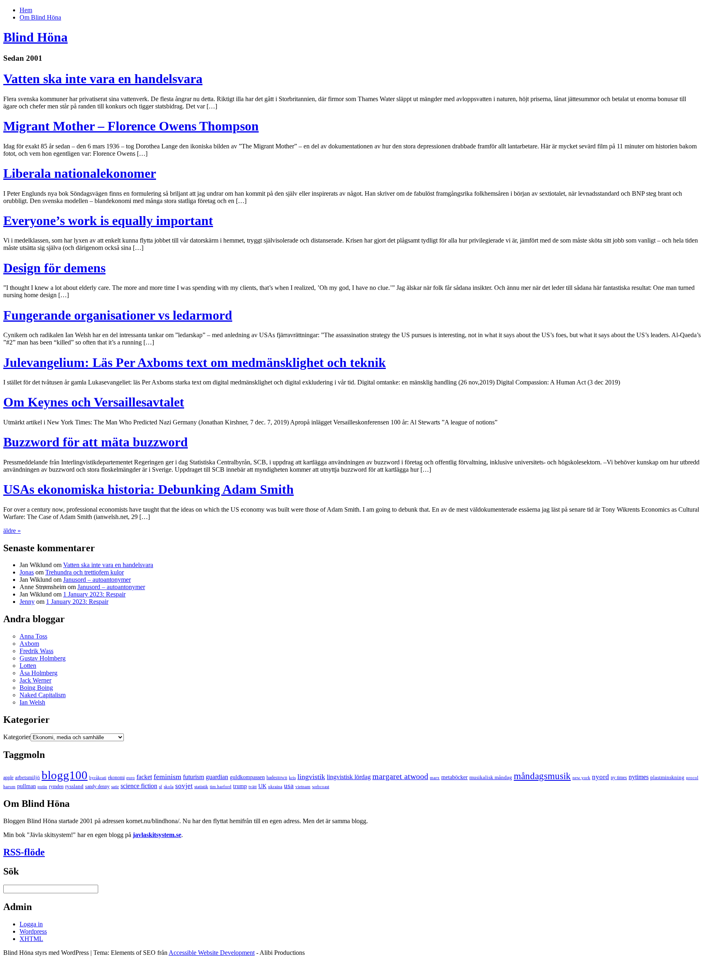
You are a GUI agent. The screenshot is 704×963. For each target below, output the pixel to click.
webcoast (320, 786)
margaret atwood (400, 776)
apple (8, 777)
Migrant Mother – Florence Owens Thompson (131, 126)
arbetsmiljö (27, 777)
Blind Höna (35, 37)
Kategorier (17, 736)
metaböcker (454, 777)
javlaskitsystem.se (157, 834)
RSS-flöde (24, 852)
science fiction (139, 785)
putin (42, 786)
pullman (26, 786)
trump (240, 786)
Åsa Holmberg (38, 672)
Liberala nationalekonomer (79, 173)
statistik (201, 786)
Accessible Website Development (212, 952)
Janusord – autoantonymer (97, 579)
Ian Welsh (32, 702)
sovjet (184, 786)
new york (581, 777)
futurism (193, 777)
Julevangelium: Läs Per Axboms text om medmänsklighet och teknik (194, 362)
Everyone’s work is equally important (108, 220)
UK (262, 786)
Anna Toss (33, 636)
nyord (600, 777)
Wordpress (33, 931)
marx (435, 777)
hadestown (276, 777)
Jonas (27, 572)
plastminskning (667, 777)
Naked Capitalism (43, 694)
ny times (619, 777)
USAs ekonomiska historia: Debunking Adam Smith (148, 489)
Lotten (28, 665)
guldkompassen (247, 777)
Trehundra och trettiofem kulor (84, 572)
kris (292, 777)
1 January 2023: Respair (94, 594)
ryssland (74, 786)
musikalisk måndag (490, 777)
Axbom (29, 643)
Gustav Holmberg (43, 658)
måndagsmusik (542, 776)
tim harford (220, 786)
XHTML (31, 938)
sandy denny (97, 786)
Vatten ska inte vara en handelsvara (102, 78)
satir (115, 786)
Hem (26, 10)
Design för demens (54, 268)
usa (289, 786)
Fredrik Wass (36, 650)
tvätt (253, 786)
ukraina (275, 786)
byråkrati (97, 777)
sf (160, 786)
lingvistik (311, 777)
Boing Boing (36, 687)
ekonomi (116, 777)
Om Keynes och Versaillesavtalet (93, 402)
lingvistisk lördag (349, 776)
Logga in (31, 924)
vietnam (302, 786)
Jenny (27, 601)
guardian (217, 777)
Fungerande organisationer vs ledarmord (117, 315)
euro (130, 777)
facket (144, 777)
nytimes (639, 776)
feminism (167, 777)
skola (169, 786)
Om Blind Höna (40, 17)
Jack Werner (35, 680)
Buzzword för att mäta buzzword (95, 442)
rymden (56, 786)
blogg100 (65, 775)
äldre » (12, 530)
